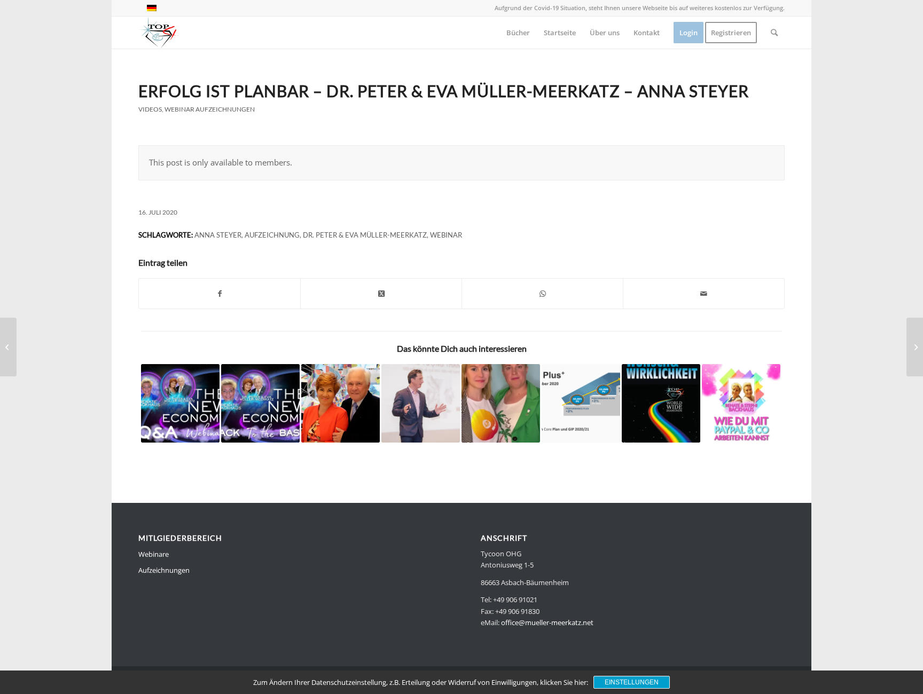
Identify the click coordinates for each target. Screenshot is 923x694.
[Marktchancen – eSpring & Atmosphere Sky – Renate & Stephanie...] (8, 347)
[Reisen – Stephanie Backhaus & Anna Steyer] (501, 403)
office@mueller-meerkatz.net (547, 622)
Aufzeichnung (272, 235)
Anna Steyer (217, 235)
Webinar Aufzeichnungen (210, 109)
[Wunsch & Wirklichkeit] (661, 403)
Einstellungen (632, 682)
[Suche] (774, 33)
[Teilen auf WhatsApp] (542, 294)
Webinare (153, 554)
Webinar (446, 235)
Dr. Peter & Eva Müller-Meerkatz (365, 235)
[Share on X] (381, 294)
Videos (150, 109)
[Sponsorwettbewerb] (340, 403)
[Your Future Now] (420, 403)
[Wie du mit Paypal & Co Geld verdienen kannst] (741, 403)
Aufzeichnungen (164, 570)
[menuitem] (518, 33)
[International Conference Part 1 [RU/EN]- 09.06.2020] (914, 347)
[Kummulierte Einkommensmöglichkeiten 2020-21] (581, 403)
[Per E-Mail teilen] (703, 294)
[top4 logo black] (158, 33)
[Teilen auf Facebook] (219, 294)
